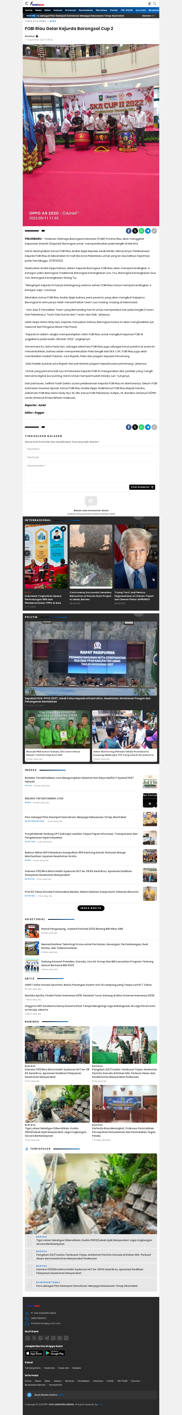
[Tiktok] (66, 1338)
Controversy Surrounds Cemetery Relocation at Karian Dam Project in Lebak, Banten (91, 596)
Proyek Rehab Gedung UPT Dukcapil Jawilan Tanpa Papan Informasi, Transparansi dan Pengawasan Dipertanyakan (81, 835)
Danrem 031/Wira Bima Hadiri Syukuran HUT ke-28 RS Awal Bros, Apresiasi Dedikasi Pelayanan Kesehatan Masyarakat (78, 873)
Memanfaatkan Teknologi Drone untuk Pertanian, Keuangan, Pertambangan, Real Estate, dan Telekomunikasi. (94, 946)
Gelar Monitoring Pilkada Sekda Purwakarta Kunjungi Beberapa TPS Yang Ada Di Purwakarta (123, 753)
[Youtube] (60, 1338)
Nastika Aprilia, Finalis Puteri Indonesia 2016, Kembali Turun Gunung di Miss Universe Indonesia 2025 (89, 995)
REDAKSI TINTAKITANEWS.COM (44, 798)
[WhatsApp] (141, 231)
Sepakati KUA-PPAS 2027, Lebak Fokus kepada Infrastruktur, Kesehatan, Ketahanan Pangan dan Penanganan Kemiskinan (88, 700)
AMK (100, 1404)
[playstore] (54, 1355)
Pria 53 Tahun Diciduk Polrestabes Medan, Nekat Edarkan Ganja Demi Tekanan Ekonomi (81, 892)
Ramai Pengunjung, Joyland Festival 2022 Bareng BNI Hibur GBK (82, 929)
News (53, 21)
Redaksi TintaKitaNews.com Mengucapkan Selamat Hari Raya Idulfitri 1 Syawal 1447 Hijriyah (79, 779)
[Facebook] (129, 231)
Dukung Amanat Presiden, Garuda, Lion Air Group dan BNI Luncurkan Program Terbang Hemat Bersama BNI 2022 (97, 963)
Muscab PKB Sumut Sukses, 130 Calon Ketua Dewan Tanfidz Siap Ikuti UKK (53, 753)
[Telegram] (148, 231)
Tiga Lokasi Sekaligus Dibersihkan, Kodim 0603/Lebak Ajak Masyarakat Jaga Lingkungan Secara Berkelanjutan (55, 1132)
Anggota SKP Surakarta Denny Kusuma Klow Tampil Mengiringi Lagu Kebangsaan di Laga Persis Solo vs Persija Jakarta (90, 1008)
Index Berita (91, 908)
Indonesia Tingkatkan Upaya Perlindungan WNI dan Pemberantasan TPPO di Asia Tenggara (43, 601)
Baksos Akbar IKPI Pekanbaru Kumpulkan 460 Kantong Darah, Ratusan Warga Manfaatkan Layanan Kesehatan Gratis (75, 854)
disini (61, 1394)
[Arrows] (27, 553)
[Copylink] (154, 231)
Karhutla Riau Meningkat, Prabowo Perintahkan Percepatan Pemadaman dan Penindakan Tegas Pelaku (124, 1132)
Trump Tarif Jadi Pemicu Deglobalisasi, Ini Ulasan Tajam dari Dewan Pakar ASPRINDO (134, 596)
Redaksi (30, 36)
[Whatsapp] (40, 1338)
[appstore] (34, 1355)
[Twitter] (135, 231)
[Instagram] (53, 1338)
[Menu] (26, 3)
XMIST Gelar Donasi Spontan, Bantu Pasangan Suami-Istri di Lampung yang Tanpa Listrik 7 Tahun (88, 985)
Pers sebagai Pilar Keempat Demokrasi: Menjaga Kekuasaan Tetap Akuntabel (75, 817)
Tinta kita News (35, 21)
